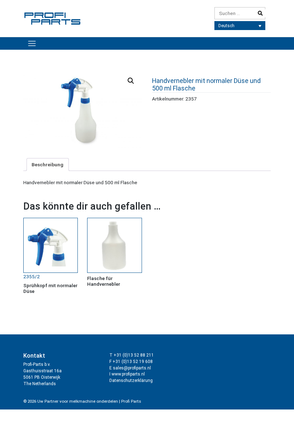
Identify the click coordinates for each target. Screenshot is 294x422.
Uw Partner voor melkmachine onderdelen (77, 401)
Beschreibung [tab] (47, 164)
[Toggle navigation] (32, 43)
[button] (130, 80)
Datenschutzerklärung (131, 380)
